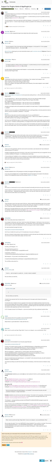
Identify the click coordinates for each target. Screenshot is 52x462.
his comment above (36, 51)
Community (12, 2)
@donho (11, 41)
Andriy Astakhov (8, 59)
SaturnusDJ (7, 328)
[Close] (49, 433)
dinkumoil (7, 41)
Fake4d (6, 316)
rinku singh (7, 31)
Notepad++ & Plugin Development (8, 8)
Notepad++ (30, 451)
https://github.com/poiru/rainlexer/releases (14, 229)
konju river (7, 77)
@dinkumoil (13, 31)
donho (6, 12)
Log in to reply (47, 8)
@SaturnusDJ (12, 414)
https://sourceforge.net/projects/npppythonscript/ (15, 319)
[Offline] (3, 12)
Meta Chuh (7, 93)
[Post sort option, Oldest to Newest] (42, 9)
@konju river (12, 167)
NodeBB (25, 453)
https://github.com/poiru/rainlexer (12, 344)
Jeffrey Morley (7, 218)
